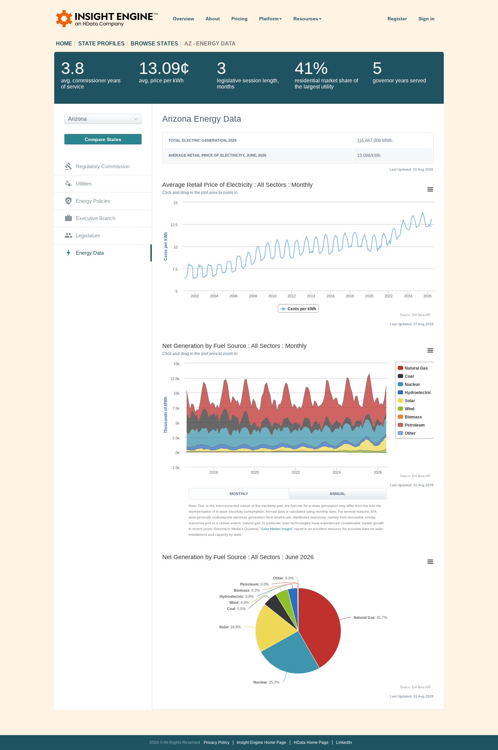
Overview (183, 18)
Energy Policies (87, 201)
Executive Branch (89, 218)
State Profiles (101, 43)
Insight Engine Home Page (261, 742)
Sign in (426, 18)
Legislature (82, 235)
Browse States (154, 43)
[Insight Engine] (112, 19)
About (213, 18)
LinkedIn (344, 742)
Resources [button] (305, 18)
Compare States (103, 139)
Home (64, 43)
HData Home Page (311, 742)
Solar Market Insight (276, 529)
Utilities (78, 183)
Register (397, 18)
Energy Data (84, 253)
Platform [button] (268, 18)
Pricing (239, 18)
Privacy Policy (216, 742)
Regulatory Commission (96, 166)
